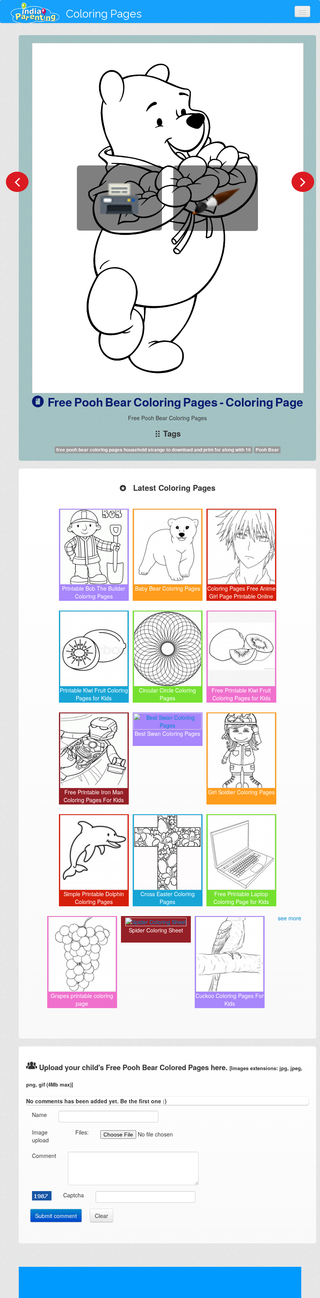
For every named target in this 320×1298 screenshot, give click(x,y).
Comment (44, 1155)
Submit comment (56, 1216)
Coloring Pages (104, 13)
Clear (101, 1216)
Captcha (73, 1195)
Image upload (40, 1136)
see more (289, 918)
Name (39, 1115)
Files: (82, 1132)
